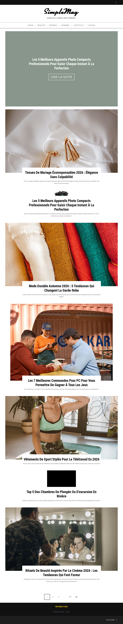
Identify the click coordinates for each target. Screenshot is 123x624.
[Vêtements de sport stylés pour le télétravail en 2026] (61, 416)
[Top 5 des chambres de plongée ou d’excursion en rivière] (61, 469)
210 (70, 585)
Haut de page (110, 608)
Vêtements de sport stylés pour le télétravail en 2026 (61, 447)
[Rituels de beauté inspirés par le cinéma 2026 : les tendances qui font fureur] (61, 527)
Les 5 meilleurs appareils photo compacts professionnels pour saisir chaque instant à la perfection (61, 193)
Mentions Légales (59, 600)
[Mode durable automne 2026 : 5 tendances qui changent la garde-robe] (61, 242)
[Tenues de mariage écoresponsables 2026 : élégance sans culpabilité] (61, 129)
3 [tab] (109, 62)
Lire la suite (61, 68)
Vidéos (67, 600)
